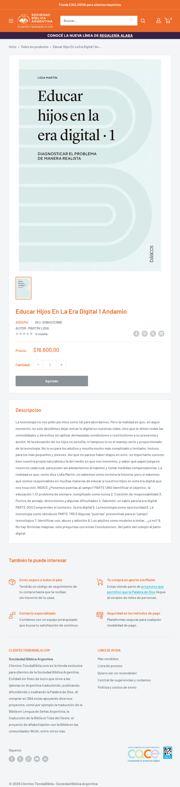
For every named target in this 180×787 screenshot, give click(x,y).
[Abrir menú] (11, 21)
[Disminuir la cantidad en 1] (38, 364)
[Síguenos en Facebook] (12, 759)
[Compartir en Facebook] (136, 333)
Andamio (22, 322)
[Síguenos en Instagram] (28, 759)
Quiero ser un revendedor (117, 673)
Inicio (12, 47)
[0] (167, 20)
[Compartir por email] (161, 333)
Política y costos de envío (117, 687)
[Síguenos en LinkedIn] (45, 759)
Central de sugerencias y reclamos (124, 680)
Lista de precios (110, 666)
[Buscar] (142, 20)
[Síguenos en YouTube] (37, 759)
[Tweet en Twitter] (153, 333)
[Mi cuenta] (159, 20)
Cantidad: (23, 365)
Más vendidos (108, 659)
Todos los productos (35, 47)
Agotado (51, 381)
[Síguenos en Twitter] (20, 759)
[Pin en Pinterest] (145, 333)
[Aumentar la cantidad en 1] (61, 364)
